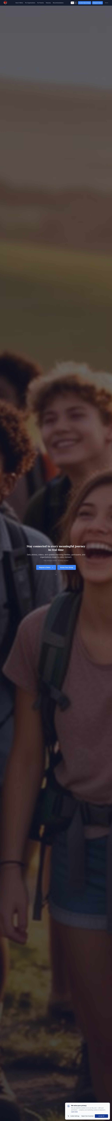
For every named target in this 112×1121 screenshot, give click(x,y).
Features (48, 2)
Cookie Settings (74, 1116)
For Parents (40, 2)
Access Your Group (84, 3)
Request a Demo (44, 567)
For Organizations (30, 2)
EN (72, 2)
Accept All (101, 1116)
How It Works (19, 2)
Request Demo (97, 3)
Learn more (74, 1112)
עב (75, 2)
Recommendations (58, 2)
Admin (106, 2)
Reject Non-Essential (87, 1116)
